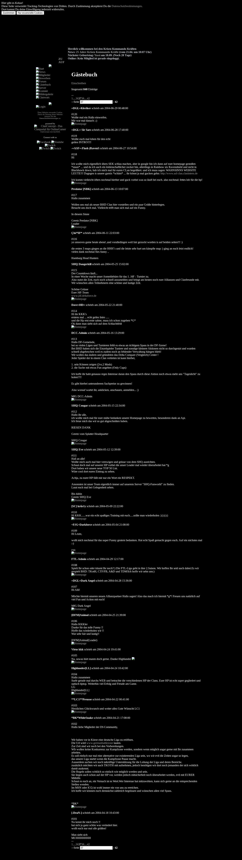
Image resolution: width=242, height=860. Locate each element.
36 (77, 98)
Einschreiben (78, 83)
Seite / (96, 101)
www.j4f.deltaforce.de (83, 295)
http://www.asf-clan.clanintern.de (179, 173)
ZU (60, 58)
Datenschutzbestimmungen (127, 6)
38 (82, 98)
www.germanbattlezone (99, 742)
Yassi (97, 55)
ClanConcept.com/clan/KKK (50, 132)
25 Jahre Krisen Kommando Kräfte (97, 52)
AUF (61, 62)
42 (88, 98)
